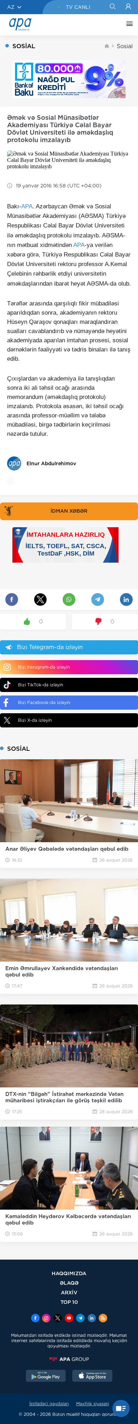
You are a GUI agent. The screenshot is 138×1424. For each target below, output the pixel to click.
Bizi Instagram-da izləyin (44, 667)
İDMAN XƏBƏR (69, 511)
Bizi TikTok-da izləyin (40, 684)
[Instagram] (46, 1319)
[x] (57, 1319)
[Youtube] (69, 1319)
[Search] (112, 7)
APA (27, 206)
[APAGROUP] (69, 1359)
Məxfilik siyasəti (92, 1403)
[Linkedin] (91, 1319)
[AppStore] (92, 1376)
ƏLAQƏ (69, 1283)
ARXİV (69, 1292)
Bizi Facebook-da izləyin (44, 702)
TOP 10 (69, 1302)
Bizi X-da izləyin (35, 720)
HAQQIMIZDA (69, 1273)
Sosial (125, 46)
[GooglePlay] (46, 1376)
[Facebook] (35, 1319)
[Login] (128, 7)
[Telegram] (80, 1319)
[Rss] (103, 1319)
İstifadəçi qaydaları (49, 1403)
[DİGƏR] (128, 24)
